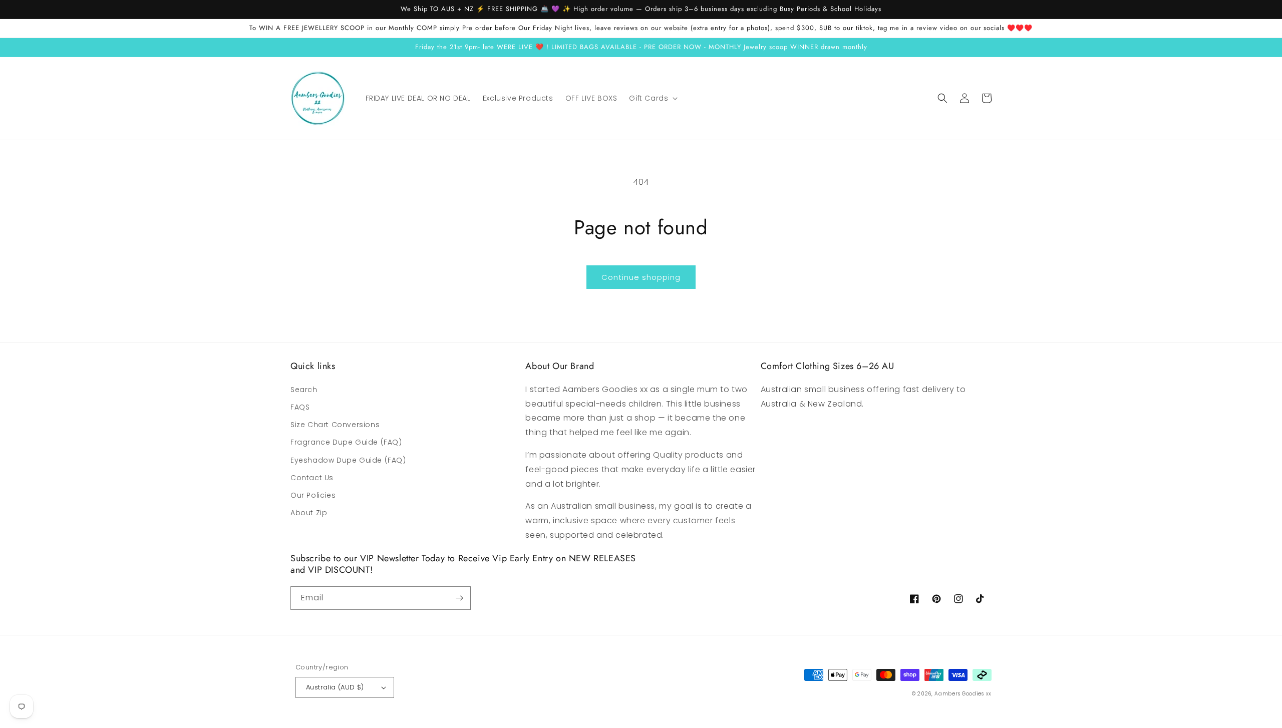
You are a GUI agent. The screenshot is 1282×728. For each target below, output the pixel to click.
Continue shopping (641, 277)
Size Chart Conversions (335, 425)
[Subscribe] (459, 598)
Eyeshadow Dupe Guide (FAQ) (348, 460)
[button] (652, 98)
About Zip (308, 513)
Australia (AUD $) (335, 687)
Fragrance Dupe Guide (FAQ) (346, 442)
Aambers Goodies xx (963, 693)
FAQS (299, 407)
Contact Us (312, 478)
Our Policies (313, 495)
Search (303, 390)
